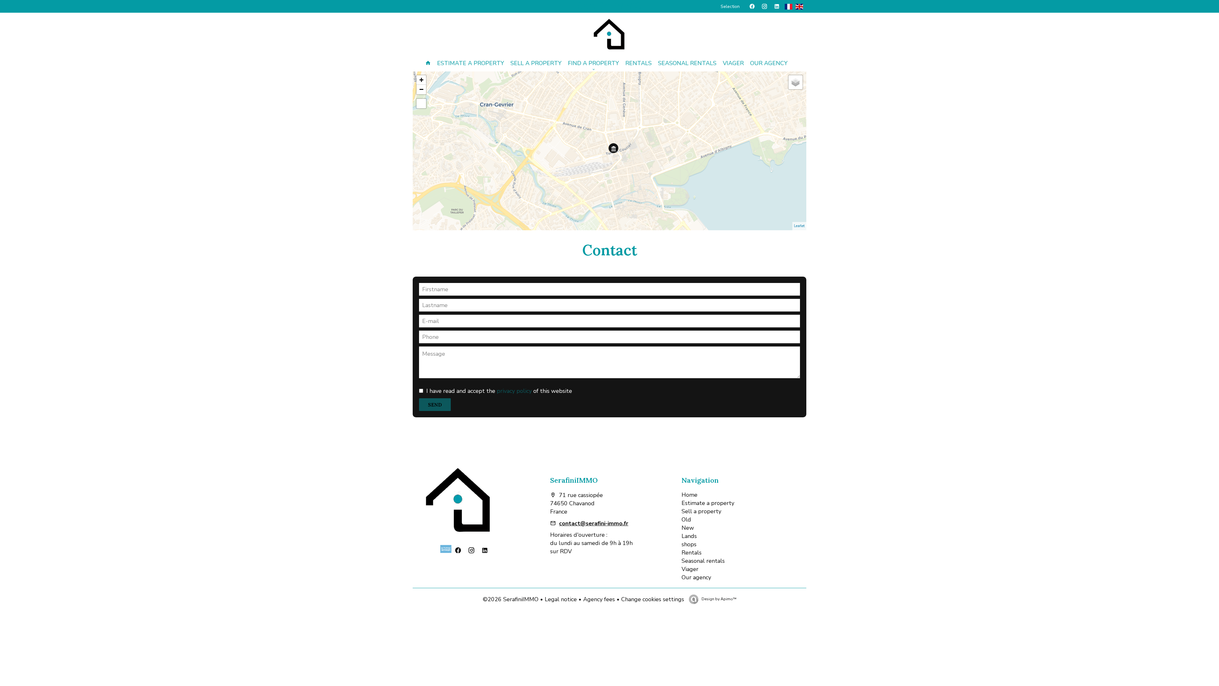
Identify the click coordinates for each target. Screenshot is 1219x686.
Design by (718, 599)
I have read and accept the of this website (499, 391)
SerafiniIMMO (574, 480)
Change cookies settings (652, 599)
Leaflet (799, 226)
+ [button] (421, 80)
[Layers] (796, 82)
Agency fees (599, 599)
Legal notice (561, 599)
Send (435, 404)
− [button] (421, 89)
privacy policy (514, 391)
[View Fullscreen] (421, 103)
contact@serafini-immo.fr (593, 523)
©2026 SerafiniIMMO (510, 599)
